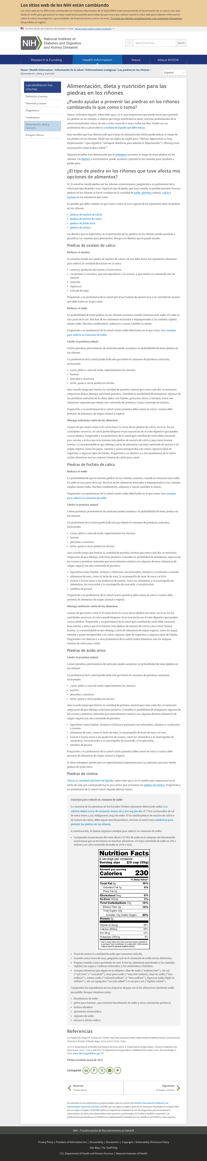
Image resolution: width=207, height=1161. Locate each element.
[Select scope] (129, 43)
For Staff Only (109, 1147)
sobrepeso (121, 154)
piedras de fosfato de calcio (86, 218)
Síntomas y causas (36, 103)
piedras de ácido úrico (82, 223)
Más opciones (117, 1070)
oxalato (71, 197)
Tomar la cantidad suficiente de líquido (90, 780)
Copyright (127, 1142)
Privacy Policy (45, 1142)
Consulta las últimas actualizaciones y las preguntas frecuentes (146, 18)
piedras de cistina (80, 227)
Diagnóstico (32, 110)
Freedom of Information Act (71, 1142)
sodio (137, 192)
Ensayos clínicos (35, 134)
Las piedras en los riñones (39, 87)
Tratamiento (33, 117)
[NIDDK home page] (51, 43)
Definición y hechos (37, 96)
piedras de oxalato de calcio (86, 214)
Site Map (95, 1147)
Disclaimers (112, 1142)
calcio (165, 192)
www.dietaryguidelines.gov (87, 1053)
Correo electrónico (109, 1070)
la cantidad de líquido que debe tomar (123, 127)
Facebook (94, 1070)
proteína (147, 192)
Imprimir (86, 1070)
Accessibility (96, 1142)
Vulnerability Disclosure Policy (152, 1142)
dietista (85, 159)
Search (181, 43)
